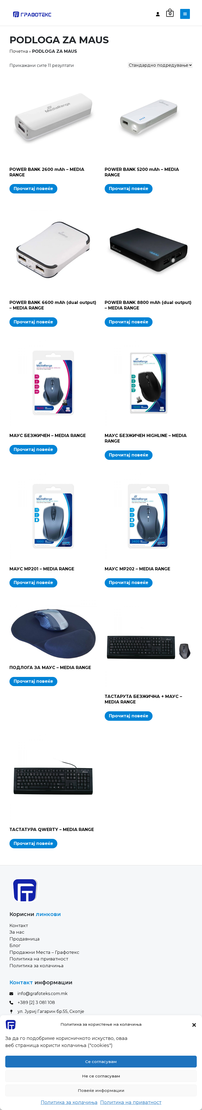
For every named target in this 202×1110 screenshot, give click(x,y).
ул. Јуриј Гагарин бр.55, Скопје (51, 1011)
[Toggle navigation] (185, 14)
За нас (16, 932)
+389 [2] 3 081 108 (36, 1002)
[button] (194, 1024)
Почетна (18, 51)
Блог (15, 945)
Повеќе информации (101, 1090)
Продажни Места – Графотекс (44, 952)
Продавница (24, 938)
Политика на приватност (130, 1102)
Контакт (18, 925)
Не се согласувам (101, 1076)
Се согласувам (101, 1061)
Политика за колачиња (69, 1102)
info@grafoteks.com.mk (43, 993)
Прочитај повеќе (33, 188)
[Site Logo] (32, 14)
